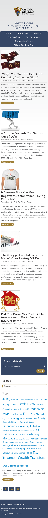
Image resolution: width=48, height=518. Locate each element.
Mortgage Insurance (23, 439)
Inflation (35, 426)
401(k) (6, 399)
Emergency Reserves (24, 418)
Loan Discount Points (18, 434)
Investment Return (27, 430)
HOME (3, 504)
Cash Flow (26, 404)
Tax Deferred (19, 453)
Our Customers (33, 37)
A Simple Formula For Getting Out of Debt (22, 134)
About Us (38, 33)
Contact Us (22, 33)
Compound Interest (18, 409)
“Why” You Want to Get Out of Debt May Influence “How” (22, 75)
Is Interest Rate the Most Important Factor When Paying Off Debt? (23, 196)
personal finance (29, 442)
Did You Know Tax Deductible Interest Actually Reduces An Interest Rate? (22, 317)
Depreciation (6, 419)
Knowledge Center (24, 41)
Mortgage (8, 438)
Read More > (7, 103)
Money (35, 434)
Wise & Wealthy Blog (24, 45)
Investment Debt (15, 430)
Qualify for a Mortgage (16, 449)
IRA (37, 430)
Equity (41, 418)
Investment (5, 430)
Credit (32, 409)
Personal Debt (16, 442)
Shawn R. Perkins (24, 11)
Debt (26, 414)
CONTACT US (20, 504)
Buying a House (9, 404)
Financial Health (10, 422)
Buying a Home (41, 399)
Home (8, 33)
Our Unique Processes (15, 465)
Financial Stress (26, 422)
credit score (16, 414)
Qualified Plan (14, 445)
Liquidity (6, 434)
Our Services (14, 37)
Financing (8, 426)
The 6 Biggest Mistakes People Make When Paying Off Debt (22, 256)
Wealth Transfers (31, 458)
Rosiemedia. (5, 510)
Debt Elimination (38, 414)
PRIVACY (10, 504)
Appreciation (15, 399)
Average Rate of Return (27, 399)
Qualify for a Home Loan (29, 445)
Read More (8, 479)
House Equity (23, 426)
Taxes (28, 452)
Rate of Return (31, 449)
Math (29, 434)
